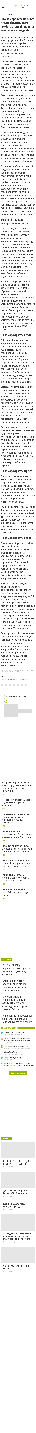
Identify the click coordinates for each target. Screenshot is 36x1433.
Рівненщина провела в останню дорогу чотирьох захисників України (15, 878)
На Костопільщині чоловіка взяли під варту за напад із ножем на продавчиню (16, 863)
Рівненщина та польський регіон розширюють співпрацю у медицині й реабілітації (15, 818)
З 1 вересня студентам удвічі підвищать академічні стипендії (17, 802)
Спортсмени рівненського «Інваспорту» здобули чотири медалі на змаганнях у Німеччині (17, 786)
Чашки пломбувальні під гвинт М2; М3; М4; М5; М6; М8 (18, 1267)
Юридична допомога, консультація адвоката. (15, 1205)
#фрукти (15, 680)
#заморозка (23, 680)
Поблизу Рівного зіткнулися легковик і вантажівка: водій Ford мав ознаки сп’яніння (17, 849)
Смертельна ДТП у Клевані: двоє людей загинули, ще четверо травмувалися (14, 985)
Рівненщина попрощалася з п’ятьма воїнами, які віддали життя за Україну (17, 1019)
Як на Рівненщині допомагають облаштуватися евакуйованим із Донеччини (17, 834)
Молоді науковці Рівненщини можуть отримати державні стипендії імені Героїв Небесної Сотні (14, 1003)
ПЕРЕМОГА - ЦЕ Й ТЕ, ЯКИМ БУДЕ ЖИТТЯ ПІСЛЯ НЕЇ (17, 1162)
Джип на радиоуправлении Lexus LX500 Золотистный (17, 1192)
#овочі (10, 680)
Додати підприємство (18, 1073)
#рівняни (3, 680)
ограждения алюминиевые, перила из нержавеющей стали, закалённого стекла (17, 1236)
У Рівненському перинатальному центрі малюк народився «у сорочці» (16, 969)
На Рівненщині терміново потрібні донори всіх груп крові (15, 892)
